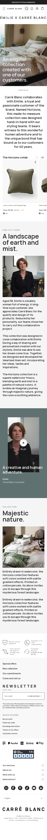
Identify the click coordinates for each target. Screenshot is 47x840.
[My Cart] (42, 8)
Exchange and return (11, 726)
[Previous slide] (37, 157)
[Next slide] (42, 157)
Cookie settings (32, 820)
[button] (32, 8)
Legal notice (8, 818)
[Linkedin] (41, 788)
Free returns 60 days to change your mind (15, 651)
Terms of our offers (11, 730)
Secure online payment (14, 642)
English (7, 798)
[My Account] (37, 8)
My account (7, 719)
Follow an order (9, 722)
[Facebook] (13, 788)
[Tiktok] (27, 788)
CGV (16, 818)
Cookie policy (20, 820)
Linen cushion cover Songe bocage (14, 205)
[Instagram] (6, 788)
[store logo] (14, 9)
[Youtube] (34, 788)
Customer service (10, 733)
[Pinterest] (20, 788)
